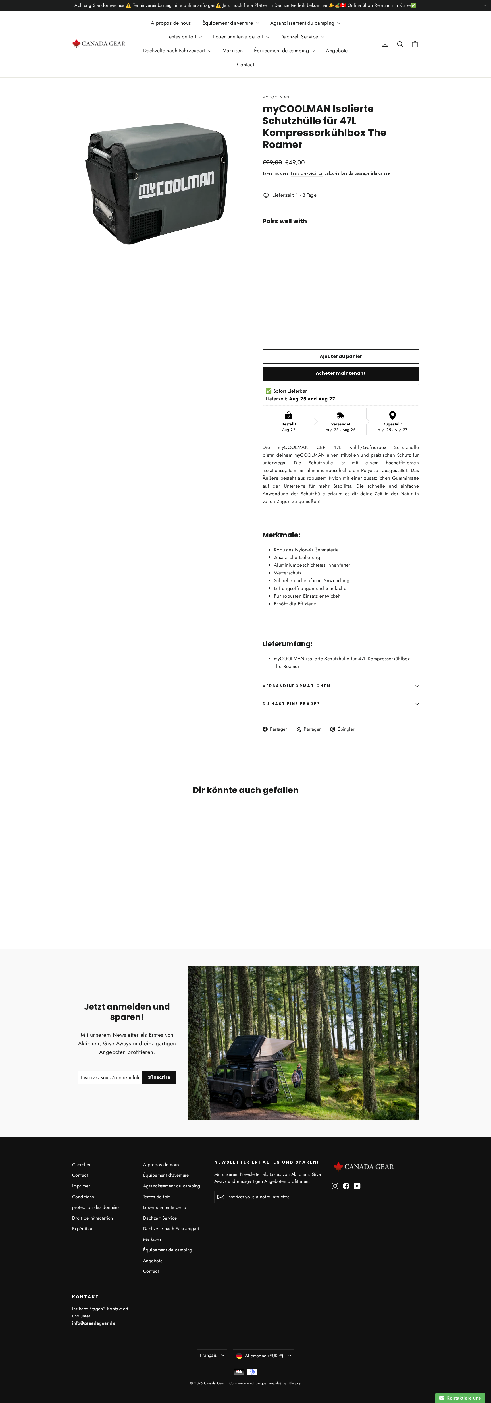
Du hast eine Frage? (291, 704)
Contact (245, 64)
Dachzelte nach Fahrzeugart (175, 50)
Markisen (232, 50)
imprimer (81, 1186)
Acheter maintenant (341, 373)
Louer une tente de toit (239, 36)
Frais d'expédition (307, 173)
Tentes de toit (182, 36)
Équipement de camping (282, 50)
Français (208, 1355)
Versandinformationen (296, 686)
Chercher (81, 1164)
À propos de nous (171, 23)
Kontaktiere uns (462, 1398)
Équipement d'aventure (228, 23)
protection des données (95, 1207)
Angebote (337, 50)
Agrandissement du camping (303, 23)
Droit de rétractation (92, 1218)
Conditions (83, 1196)
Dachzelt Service (300, 36)
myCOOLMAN (276, 97)
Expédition (82, 1228)
